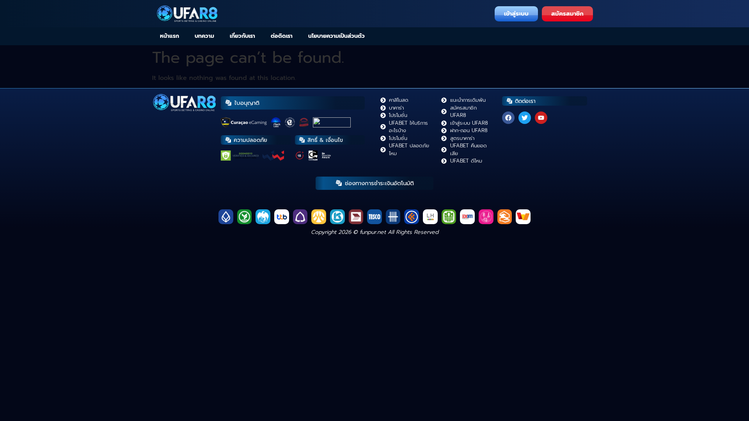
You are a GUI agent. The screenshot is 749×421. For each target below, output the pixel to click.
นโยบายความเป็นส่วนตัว (336, 36)
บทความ (204, 36)
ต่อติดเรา (282, 36)
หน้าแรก (169, 36)
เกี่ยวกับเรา (242, 36)
